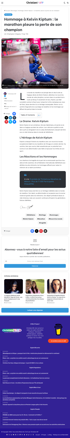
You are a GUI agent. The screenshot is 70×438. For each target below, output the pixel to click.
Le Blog (49, 434)
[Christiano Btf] (35, 2)
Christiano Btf (34, 432)
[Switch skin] (64, 3)
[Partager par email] (45, 231)
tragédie (43, 223)
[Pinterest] (6, 122)
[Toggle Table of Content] (38, 115)
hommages (54, 215)
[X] (6, 118)
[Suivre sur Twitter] (4, 98)
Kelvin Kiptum (29, 219)
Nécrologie (14, 10)
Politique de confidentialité (60, 434)
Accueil (7, 10)
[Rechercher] (68, 3)
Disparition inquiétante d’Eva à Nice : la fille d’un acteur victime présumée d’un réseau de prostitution (35, 298)
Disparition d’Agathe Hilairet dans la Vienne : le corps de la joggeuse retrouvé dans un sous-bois (56, 298)
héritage (43, 215)
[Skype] (10, 122)
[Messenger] (14, 122)
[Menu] (2, 3)
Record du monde (56, 219)
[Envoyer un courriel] (5, 98)
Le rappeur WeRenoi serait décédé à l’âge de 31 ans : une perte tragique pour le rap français (13, 298)
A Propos (43, 434)
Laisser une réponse (35, 310)
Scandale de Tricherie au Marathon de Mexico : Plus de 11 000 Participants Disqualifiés (42, 181)
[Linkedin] (10, 118)
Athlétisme (31, 215)
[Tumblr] (14, 118)
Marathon (41, 219)
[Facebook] (14, 114)
